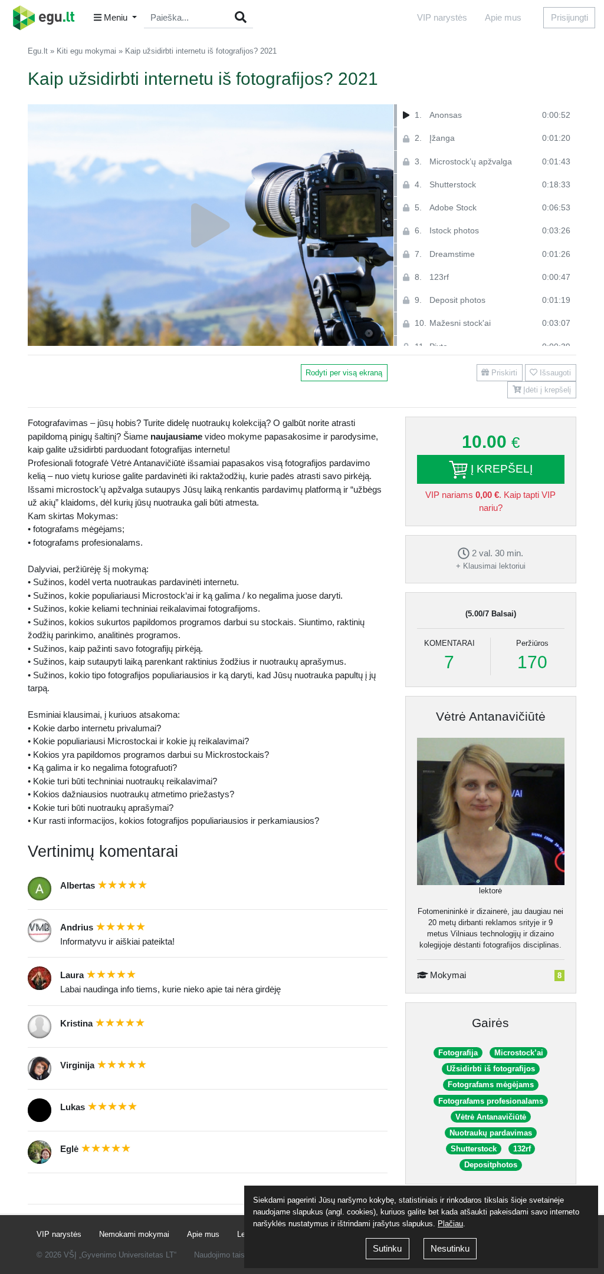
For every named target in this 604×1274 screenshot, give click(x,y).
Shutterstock (474, 1148)
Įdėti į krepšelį (546, 389)
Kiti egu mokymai (86, 51)
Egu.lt (38, 51)
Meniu (115, 17)
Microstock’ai (518, 1052)
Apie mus (503, 17)
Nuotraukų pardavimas (490, 1132)
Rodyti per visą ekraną (344, 372)
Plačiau (450, 1223)
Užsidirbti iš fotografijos (491, 1068)
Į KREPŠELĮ (500, 469)
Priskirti (503, 372)
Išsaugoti (554, 372)
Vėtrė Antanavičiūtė (491, 716)
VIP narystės (442, 17)
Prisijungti (569, 17)
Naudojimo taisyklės (228, 1254)
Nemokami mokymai (134, 1234)
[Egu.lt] (48, 17)
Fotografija (458, 1052)
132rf (522, 1148)
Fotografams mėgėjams (491, 1084)
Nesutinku (450, 1248)
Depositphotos (490, 1164)
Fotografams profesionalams (490, 1101)
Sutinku (387, 1248)
